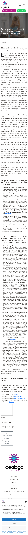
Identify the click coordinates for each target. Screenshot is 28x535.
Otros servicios (14, 482)
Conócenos (14, 476)
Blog (14, 485)
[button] (25, 501)
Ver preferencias (14, 528)
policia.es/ (13, 339)
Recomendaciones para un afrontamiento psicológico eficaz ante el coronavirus (7, 439)
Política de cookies (14, 495)
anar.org (16, 394)
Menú (23, 5)
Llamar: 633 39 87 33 (10, 10)
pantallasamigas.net (20, 398)
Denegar (14, 523)
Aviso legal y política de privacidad (14, 491)
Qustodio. (8, 213)
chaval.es (11, 402)
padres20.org (18, 396)
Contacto (14, 488)
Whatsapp (22, 10)
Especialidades (14, 479)
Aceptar (14, 519)
